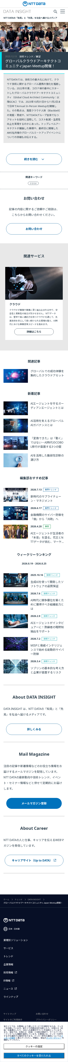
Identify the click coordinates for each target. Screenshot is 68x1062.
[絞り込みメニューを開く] (62, 11)
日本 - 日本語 (14, 929)
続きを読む (31, 159)
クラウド (33, 183)
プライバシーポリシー (46, 1020)
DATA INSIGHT (34, 899)
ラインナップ (10, 996)
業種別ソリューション (15, 940)
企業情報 (8, 964)
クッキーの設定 (34, 1046)
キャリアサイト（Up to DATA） (32, 860)
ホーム (6, 899)
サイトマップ (9, 1014)
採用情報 (8, 972)
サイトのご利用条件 (12, 1020)
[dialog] (34, 1042)
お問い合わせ (34, 229)
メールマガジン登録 (34, 803)
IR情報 (6, 980)
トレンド (18, 899)
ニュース (8, 989)
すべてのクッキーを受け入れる (34, 1055)
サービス (8, 948)
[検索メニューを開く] (55, 11)
